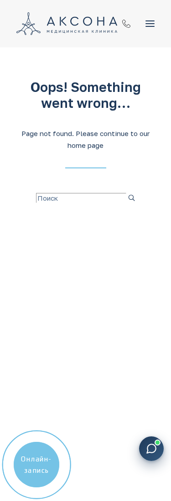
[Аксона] (66, 23)
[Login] (122, 24)
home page (85, 145)
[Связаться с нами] (151, 448)
